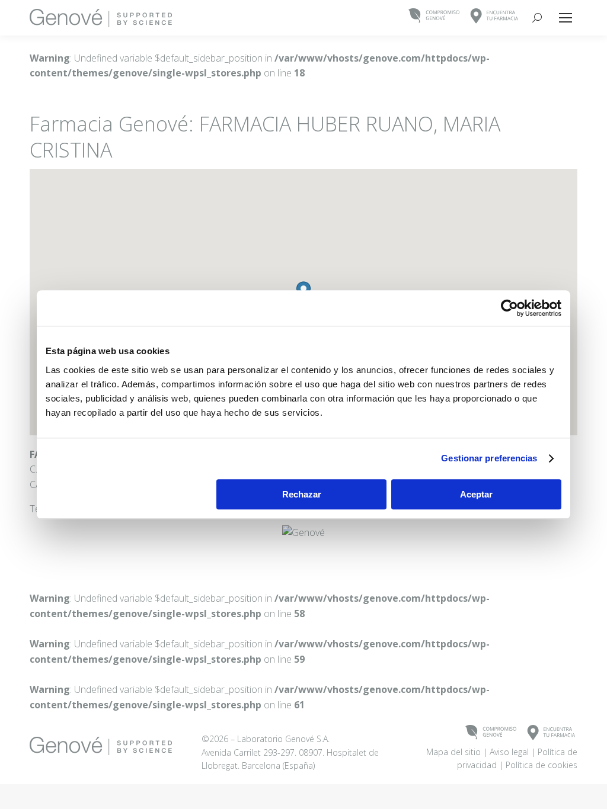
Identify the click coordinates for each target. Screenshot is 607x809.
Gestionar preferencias (489, 458)
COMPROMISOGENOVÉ (434, 16)
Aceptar (476, 494)
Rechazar (301, 494)
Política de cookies (541, 765)
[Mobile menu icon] (565, 18)
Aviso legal (509, 751)
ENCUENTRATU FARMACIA (494, 16)
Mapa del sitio (453, 751)
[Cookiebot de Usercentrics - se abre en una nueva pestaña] (509, 308)
